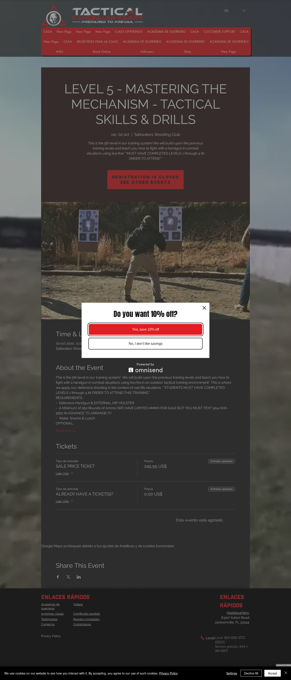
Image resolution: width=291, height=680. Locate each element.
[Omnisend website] (145, 367)
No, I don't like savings (146, 343)
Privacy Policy (168, 673)
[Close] (204, 308)
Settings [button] (231, 673)
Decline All (251, 673)
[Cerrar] (285, 673)
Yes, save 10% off (145, 329)
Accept (272, 673)
